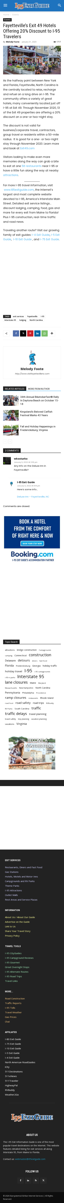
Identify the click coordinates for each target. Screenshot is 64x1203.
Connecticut (20, 655)
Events (15, 14)
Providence (41, 693)
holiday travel (13, 671)
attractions (10, 175)
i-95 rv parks (10, 677)
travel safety (10, 719)
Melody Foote (12, 42)
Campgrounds (45, 650)
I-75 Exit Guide (49, 239)
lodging (22, 320)
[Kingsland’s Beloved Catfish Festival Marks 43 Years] (11, 415)
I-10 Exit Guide (22, 239)
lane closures (16, 682)
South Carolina (22, 708)
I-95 (42, 316)
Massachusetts (11, 688)
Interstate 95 (10, 320)
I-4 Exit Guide (41, 235)
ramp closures (15, 697)
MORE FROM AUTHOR (39, 389)
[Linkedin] (37, 333)
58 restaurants (31, 166)
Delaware (10, 660)
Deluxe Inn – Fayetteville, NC (33, 496)
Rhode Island (46, 697)
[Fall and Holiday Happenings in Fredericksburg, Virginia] (11, 430)
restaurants (33, 698)
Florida (9, 665)
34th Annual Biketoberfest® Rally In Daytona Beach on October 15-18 (39, 400)
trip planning (23, 719)
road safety (23, 702)
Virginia (21, 723)
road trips (38, 703)
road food (9, 703)
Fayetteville (32, 316)
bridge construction (27, 649)
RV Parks (8, 709)
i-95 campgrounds (42, 671)
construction (40, 654)
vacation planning (39, 719)
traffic (36, 708)
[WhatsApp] (44, 333)
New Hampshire (26, 688)
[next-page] (10, 441)
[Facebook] (16, 333)
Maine (33, 682)
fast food (43, 661)
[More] (52, 333)
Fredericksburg (23, 665)
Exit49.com (27, 148)
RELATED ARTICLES (14, 389)
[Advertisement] (32, 277)
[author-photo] (32, 364)
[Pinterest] (30, 333)
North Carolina (36, 320)
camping (8, 655)
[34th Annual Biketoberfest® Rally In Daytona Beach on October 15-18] (11, 400)
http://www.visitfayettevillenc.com (32, 373)
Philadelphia (28, 692)
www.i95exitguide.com (19, 190)
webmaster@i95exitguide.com (30, 1159)
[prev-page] (5, 441)
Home (6, 14)
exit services (18, 316)
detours (24, 660)
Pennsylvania (12, 692)
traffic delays (16, 713)
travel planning (37, 714)
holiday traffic (50, 665)
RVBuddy (50, 703)
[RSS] (36, 1181)
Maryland (42, 683)
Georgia (36, 665)
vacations (9, 724)
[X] (23, 333)
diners (34, 661)
